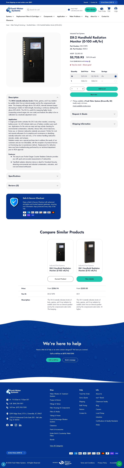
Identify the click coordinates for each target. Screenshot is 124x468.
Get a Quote (90, 10)
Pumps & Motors (55, 400)
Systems (9, 16)
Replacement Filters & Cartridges (27, 16)
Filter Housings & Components (60, 408)
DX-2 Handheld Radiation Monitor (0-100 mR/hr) (49, 25)
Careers (98, 409)
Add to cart (102, 89)
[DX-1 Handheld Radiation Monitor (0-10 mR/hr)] (89, 252)
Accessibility (114, 463)
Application (61, 16)
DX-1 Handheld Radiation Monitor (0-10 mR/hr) (89, 269)
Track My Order (84, 394)
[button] (109, 9)
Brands (86, 2)
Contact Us (94, 2)
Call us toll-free (53, 360)
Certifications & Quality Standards (107, 421)
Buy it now (94, 95)
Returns (81, 409)
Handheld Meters (31, 25)
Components (48, 16)
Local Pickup (100, 413)
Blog (86, 16)
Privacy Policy (102, 463)
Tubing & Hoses (55, 415)
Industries (99, 417)
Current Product (60, 279)
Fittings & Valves (55, 404)
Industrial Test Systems (77, 33)
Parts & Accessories (56, 429)
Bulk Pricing (83, 405)
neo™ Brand (100, 398)
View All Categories (56, 446)
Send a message (70, 360)
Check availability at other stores (82, 106)
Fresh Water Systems (19, 463)
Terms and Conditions (88, 463)
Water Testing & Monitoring (18, 25)
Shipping (82, 401)
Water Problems (75, 16)
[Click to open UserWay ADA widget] (3, 464)
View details (89, 279)
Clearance (9, 20)
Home (7, 25)
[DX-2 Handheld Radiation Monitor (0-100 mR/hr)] (60, 252)
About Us (94, 16)
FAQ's (98, 425)
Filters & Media (55, 412)
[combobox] (46, 9)
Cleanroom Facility (102, 401)
